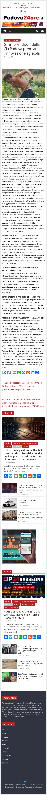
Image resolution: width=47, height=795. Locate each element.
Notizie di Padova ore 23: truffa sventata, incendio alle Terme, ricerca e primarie (22, 614)
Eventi (4, 744)
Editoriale (8, 446)
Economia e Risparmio (12, 40)
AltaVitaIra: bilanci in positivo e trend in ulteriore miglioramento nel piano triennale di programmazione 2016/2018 (23, 403)
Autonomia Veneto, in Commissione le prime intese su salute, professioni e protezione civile (30, 649)
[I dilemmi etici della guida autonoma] (9, 499)
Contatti (5, 763)
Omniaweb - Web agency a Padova (29, 787)
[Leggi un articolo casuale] (42, 30)
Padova (5, 752)
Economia (5, 737)
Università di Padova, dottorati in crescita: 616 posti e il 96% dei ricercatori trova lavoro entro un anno (30, 488)
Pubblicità (5, 748)
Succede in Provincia (11, 607)
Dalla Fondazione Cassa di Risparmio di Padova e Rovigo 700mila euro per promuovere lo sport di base (22, 386)
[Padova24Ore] (4, 30)
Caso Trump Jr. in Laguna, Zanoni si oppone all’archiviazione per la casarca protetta (30, 676)
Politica (25, 446)
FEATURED (17, 446)
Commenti (16, 443)
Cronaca (15, 602)
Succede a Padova (27, 605)
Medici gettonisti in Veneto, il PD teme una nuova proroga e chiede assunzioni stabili (30, 663)
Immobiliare (6, 755)
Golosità (5, 759)
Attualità (7, 443)
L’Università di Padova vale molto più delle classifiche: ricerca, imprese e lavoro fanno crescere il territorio (30, 515)
